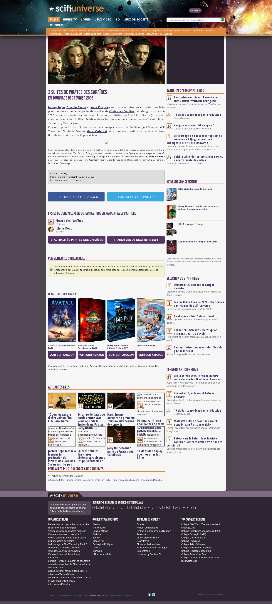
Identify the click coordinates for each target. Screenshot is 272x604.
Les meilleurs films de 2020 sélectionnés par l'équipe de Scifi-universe (199, 304)
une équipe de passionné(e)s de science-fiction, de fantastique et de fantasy (68, 508)
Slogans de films (154, 33)
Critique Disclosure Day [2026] (196, 550)
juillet (108, 479)
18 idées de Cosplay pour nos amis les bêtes (149, 454)
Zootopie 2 (142, 534)
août (115, 479)
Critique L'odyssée (190, 540)
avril (91, 479)
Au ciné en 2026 (116, 30)
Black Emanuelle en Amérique (152, 547)
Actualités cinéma (77, 30)
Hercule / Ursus (100, 530)
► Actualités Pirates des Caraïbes (77, 240)
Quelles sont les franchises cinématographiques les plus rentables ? (91, 456)
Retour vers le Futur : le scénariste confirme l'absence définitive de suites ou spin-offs (194, 441)
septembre (124, 479)
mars (85, 479)
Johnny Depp (64, 228)
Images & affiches (73, 33)
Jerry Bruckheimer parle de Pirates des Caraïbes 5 (120, 451)
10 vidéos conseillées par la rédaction (197, 115)
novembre (146, 479)
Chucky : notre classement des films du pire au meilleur (198, 349)
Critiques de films (57, 30)
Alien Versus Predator (59, 584)
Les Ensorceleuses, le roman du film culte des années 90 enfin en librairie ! (197, 377)
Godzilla (97, 534)
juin (102, 479)
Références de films (134, 33)
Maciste (96, 547)
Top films (157, 30)
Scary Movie (143, 540)
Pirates (140, 524)
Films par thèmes (172, 30)
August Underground (147, 527)
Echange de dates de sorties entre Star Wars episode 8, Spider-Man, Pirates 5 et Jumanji (91, 421)
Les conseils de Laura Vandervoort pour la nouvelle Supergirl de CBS (69, 579)
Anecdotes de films (112, 33)
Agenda (168, 33)
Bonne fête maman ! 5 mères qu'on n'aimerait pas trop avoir (195, 332)
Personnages (56, 33)
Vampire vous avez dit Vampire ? (194, 125)
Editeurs (187, 30)
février (78, 479)
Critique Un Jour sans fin (193, 537)
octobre (135, 479)
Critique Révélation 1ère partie (196, 547)
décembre (157, 479)
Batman (96, 537)
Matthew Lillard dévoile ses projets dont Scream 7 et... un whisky (196, 423)
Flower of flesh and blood (149, 544)
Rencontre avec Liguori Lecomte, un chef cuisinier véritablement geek (196, 99)
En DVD (147, 30)
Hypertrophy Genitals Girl (149, 554)
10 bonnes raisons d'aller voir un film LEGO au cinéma (60, 418)
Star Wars (97, 550)
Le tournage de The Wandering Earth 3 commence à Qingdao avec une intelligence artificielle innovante (194, 139)
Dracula (96, 524)
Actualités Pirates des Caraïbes (67, 475)
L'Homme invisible (102, 554)
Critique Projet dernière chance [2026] (200, 530)
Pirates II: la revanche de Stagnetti (154, 530)
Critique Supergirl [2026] (193, 534)
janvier (69, 479)
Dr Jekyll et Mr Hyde (103, 544)
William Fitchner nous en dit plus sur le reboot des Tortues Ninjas (67, 572)
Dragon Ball (99, 540)
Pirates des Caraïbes (69, 220)
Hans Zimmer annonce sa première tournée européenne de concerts (121, 419)
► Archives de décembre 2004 (136, 240)
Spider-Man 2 (143, 550)
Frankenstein (99, 527)
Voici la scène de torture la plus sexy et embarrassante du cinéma (198, 158)
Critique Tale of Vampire (193, 544)
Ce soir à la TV (133, 30)
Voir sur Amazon (62, 355)
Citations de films (92, 33)
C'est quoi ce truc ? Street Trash (194, 316)
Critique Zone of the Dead (194, 554)
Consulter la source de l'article (65, 180)
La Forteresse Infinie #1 (149, 537)
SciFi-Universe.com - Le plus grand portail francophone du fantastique (76, 9)
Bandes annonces (97, 30)
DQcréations (95, 595)
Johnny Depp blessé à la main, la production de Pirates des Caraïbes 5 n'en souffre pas (62, 457)
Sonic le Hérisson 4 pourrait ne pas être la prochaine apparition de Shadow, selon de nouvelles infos (69, 564)
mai (97, 479)
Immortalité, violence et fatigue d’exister (194, 286)
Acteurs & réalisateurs (204, 30)
